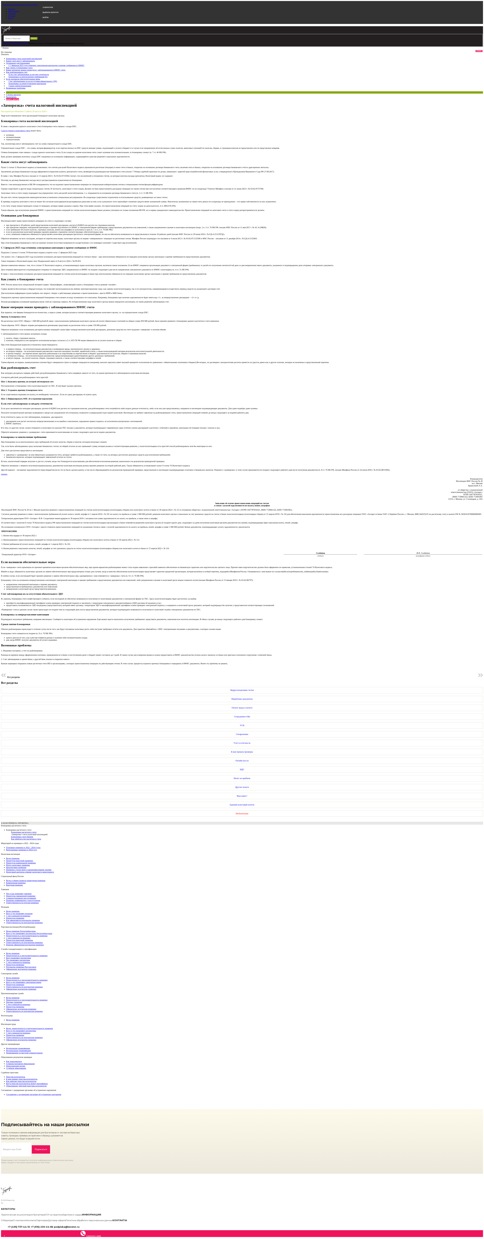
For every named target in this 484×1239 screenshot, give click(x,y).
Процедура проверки (15, 918)
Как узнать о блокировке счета (19, 68)
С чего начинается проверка (18, 916)
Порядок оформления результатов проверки (25, 945)
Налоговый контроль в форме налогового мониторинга (30, 872)
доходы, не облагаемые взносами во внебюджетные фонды (60, 43)
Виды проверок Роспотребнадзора (21, 931)
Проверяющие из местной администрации (24, 1053)
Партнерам (42, 1220)
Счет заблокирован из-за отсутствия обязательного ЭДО (33, 81)
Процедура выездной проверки (19, 861)
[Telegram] (81, 1227)
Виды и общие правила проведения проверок (25, 880)
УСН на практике (54, 1215)
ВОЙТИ (46, 17)
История (11, 16)
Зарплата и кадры (72, 1215)
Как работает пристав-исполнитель (21, 1081)
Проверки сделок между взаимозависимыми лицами (28, 870)
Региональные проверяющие (18, 1051)
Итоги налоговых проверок (18, 865)
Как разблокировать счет (16, 72)
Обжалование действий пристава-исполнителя (26, 1086)
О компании (19, 1220)
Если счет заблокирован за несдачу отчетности (29, 74)
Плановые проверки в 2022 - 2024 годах (23, 847)
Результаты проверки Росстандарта (21, 967)
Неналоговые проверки (16, 867)
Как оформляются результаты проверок (23, 920)
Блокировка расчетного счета (18, 830)
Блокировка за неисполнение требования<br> (28, 77)
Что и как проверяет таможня (18, 894)
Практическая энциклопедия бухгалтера (23, 1215)
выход (10, 18)
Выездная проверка (14, 885)
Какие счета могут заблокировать (20, 61)
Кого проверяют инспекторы (18, 958)
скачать (4, 474)
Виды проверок (13, 858)
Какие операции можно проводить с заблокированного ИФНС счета (35, 70)
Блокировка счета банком (22, 837)
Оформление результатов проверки (21, 969)
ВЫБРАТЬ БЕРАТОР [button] (51, 12)
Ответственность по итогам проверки (22, 903)
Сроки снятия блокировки (20, 86)
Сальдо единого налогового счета (15, 131)
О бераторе (7, 1220)
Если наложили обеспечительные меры (23, 79)
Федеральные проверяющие (18, 1048)
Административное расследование (21, 898)
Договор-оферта (57, 1220)
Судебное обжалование (16, 1068)
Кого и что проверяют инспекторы (21, 1031)
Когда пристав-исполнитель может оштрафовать (27, 1084)
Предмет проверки (14, 1002)
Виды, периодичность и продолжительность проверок (29, 1028)
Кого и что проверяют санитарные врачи (23, 982)
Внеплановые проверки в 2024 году (21, 850)
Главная (11, 9)
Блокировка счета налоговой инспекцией (24, 59)
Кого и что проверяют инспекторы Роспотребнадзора (29, 933)
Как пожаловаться (14, 1061)
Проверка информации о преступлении (23, 900)
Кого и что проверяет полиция (19, 913)
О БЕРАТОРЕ (48, 7)
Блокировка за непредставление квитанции (27, 84)
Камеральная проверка (16, 883)
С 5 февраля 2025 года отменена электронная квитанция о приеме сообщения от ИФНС (46, 65)
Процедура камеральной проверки (21, 863)
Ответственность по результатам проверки (24, 923)
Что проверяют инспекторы (18, 960)
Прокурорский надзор (15, 1066)
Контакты (31, 1220)
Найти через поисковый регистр (15, 43)
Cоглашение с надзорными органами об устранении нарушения (33, 1094)
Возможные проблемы (15, 88)
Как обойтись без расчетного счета (26, 839)
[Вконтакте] (83, 1227)
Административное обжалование (20, 1064)
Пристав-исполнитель (15, 1077)
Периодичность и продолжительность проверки (27, 936)
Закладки (12, 13)
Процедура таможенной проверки (20, 896)
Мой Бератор (13, 11)
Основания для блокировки (18, 63)
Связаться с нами (93, 1236)
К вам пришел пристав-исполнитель (21, 1079)
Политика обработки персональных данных (89, 1220)
